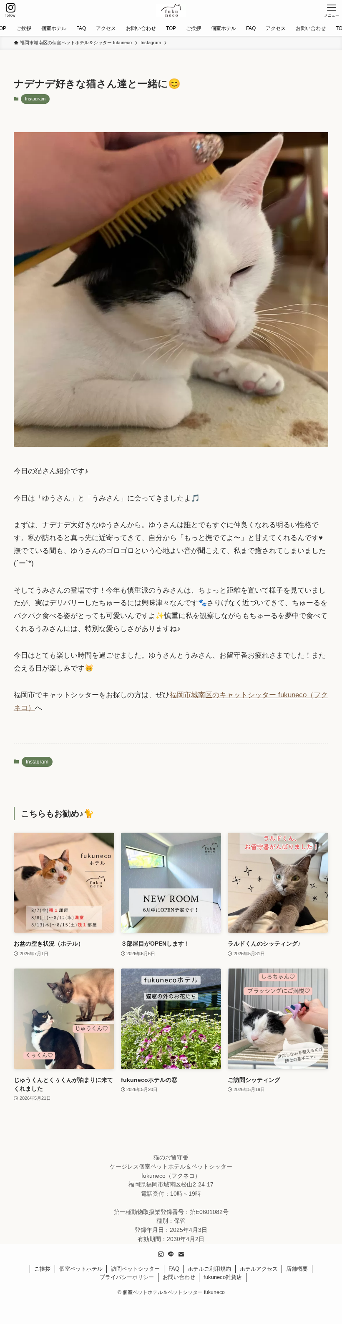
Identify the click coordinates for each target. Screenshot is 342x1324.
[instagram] (161, 1254)
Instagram (35, 98)
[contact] (181, 1254)
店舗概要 (297, 1269)
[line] (171, 1254)
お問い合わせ (179, 1277)
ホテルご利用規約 (209, 1269)
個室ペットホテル (81, 1269)
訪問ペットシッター (135, 1269)
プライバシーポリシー (127, 1277)
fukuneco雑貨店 (223, 1277)
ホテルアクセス (259, 1269)
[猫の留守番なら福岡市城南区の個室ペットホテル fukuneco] (171, 10)
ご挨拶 (42, 1269)
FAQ (173, 1269)
